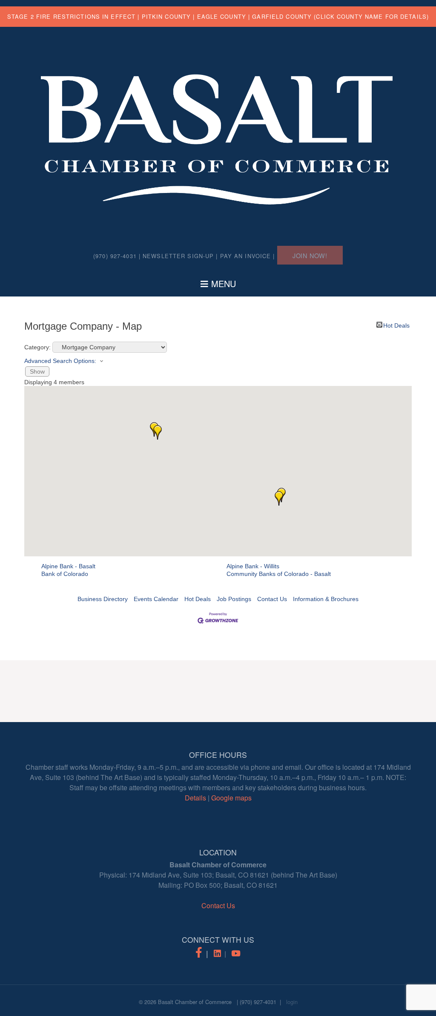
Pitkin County (166, 16)
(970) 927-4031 (258, 1002)
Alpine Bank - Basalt (68, 566)
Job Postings (234, 599)
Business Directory (102, 599)
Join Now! (310, 255)
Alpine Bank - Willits (253, 566)
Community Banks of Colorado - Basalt (279, 573)
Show (37, 371)
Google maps (231, 798)
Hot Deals (396, 325)
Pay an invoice (245, 256)
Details (195, 798)
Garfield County (282, 16)
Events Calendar (156, 599)
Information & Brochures (326, 599)
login (292, 1002)
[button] (157, 432)
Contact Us (272, 599)
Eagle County (221, 16)
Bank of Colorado (64, 573)
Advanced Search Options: (60, 360)
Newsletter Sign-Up (178, 256)
